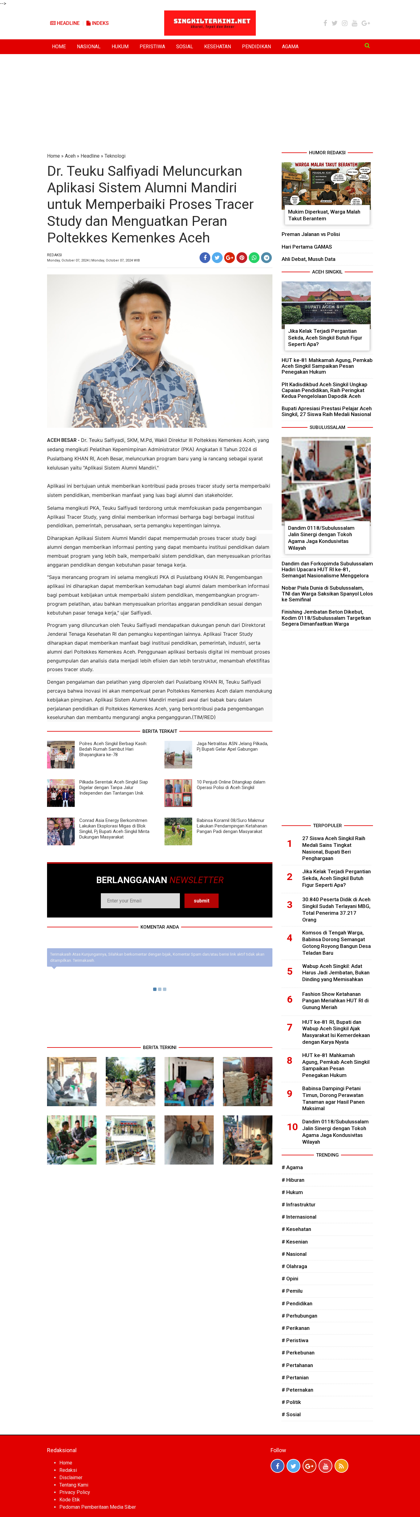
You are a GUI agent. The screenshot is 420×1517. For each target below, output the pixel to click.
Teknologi (115, 156)
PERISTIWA (152, 46)
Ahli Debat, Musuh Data (308, 259)
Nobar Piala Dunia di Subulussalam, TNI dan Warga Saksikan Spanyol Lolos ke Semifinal (327, 594)
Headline (68, 23)
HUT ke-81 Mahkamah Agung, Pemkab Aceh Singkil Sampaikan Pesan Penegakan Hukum (327, 366)
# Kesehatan (296, 1229)
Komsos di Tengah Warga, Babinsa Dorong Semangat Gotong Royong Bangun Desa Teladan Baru (336, 942)
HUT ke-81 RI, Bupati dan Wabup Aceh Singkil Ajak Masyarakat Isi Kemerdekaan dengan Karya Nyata (336, 1032)
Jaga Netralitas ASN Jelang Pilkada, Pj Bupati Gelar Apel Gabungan (232, 746)
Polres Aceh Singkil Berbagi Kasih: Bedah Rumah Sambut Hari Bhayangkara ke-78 (113, 749)
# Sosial (291, 1414)
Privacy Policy (74, 1492)
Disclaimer (70, 1477)
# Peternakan (297, 1390)
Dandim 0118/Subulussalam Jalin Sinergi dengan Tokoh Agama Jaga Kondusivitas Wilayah (321, 538)
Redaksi (68, 1470)
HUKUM (120, 46)
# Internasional (299, 1217)
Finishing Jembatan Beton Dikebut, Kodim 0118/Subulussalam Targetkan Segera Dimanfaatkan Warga (326, 618)
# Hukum (292, 1192)
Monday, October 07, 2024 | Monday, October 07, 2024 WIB (93, 260)
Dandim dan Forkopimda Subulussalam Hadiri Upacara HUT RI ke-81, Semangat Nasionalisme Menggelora (327, 569)
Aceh (70, 156)
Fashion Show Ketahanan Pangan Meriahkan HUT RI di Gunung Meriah (335, 1001)
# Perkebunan (298, 1353)
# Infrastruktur (298, 1204)
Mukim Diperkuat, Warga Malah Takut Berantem (324, 215)
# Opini (290, 1278)
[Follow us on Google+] (309, 1466)
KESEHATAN (217, 46)
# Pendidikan (297, 1303)
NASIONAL (89, 46)
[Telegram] (266, 257)
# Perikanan (296, 1328)
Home (53, 156)
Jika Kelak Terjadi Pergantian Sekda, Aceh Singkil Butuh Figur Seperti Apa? (325, 337)
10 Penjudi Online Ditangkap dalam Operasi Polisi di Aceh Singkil (231, 784)
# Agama (292, 1167)
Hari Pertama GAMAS (307, 247)
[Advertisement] (210, 103)
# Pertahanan (297, 1365)
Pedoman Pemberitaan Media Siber (97, 1507)
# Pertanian (295, 1377)
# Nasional (294, 1254)
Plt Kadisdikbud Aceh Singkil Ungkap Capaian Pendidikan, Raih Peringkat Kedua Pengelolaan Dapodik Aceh (324, 390)
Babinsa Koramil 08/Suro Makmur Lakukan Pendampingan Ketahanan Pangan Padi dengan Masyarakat (232, 826)
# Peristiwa (295, 1340)
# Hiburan (293, 1180)
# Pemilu (292, 1291)
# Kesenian (295, 1242)
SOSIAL (184, 46)
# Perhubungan (299, 1316)
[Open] (367, 45)
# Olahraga (294, 1266)
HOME (59, 46)
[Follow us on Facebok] (277, 1466)
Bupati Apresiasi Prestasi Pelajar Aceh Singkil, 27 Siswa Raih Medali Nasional (327, 411)
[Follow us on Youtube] (325, 1466)
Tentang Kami (73, 1485)
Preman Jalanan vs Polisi (311, 234)
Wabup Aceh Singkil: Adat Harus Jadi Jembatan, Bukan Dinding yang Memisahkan (336, 973)
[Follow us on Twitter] (293, 1466)
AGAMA (290, 46)
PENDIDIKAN (256, 46)
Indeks (100, 23)
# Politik (291, 1402)
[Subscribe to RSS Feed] (341, 1466)
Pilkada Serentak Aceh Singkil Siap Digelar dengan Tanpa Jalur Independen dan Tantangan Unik (113, 787)
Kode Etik (69, 1500)
